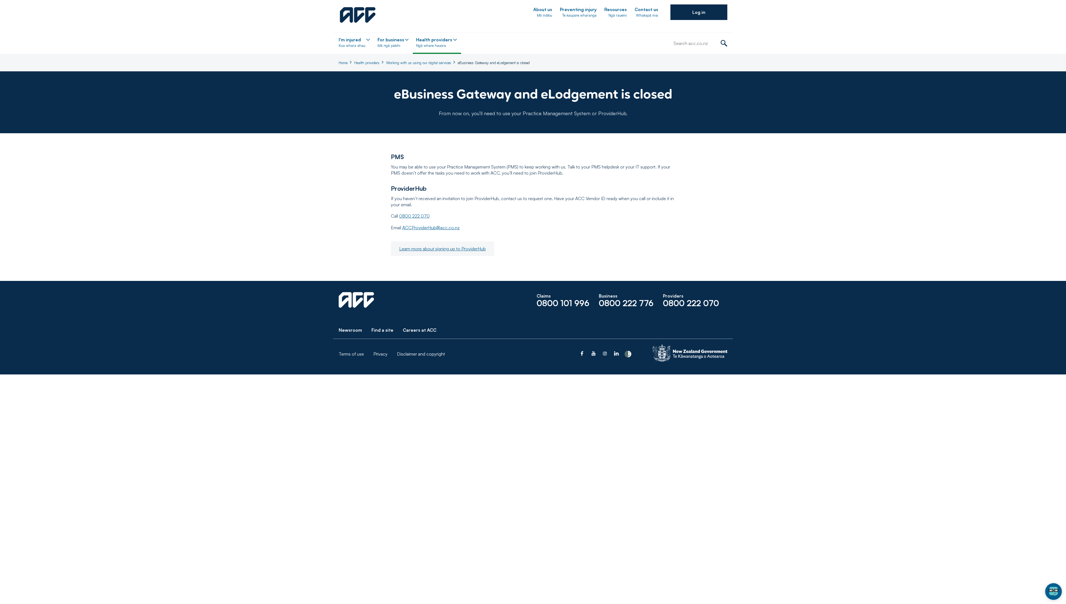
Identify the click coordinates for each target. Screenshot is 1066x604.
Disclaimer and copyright (421, 354)
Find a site (382, 330)
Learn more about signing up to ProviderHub (442, 248)
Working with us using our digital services (418, 63)
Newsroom (350, 330)
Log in (698, 12)
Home (343, 63)
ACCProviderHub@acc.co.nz (431, 227)
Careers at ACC (419, 330)
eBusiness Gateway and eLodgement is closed (494, 63)
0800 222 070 (414, 216)
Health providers (366, 63)
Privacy (380, 354)
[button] (698, 12)
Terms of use (351, 354)
